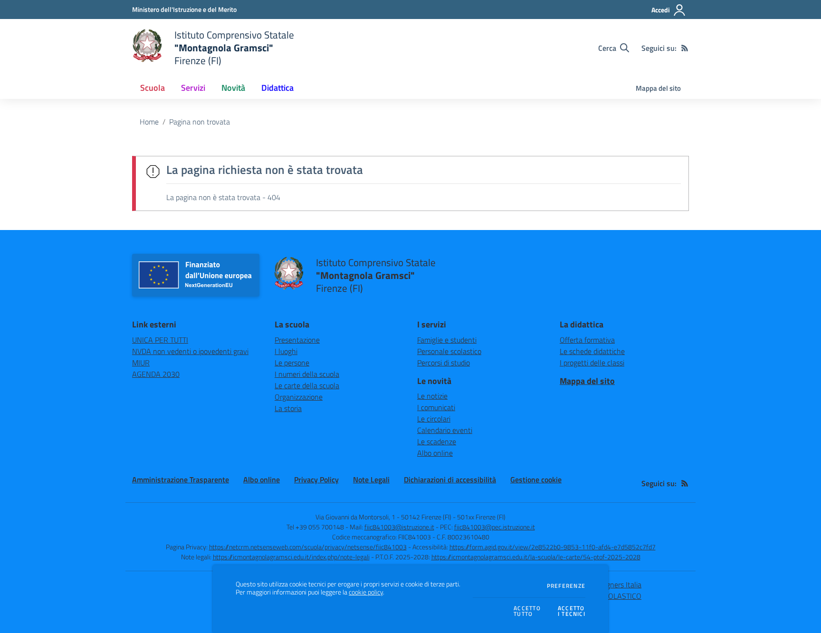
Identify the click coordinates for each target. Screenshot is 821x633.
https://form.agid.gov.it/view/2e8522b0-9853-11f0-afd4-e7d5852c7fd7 (552, 547)
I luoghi (286, 351)
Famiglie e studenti (447, 339)
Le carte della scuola (307, 385)
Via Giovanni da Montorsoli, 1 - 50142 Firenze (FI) (383, 517)
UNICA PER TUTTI (160, 339)
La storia (288, 408)
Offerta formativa (587, 339)
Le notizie (432, 396)
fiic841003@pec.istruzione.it (494, 527)
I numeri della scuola (307, 374)
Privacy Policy (316, 479)
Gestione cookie (536, 479)
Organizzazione (299, 397)
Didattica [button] (277, 87)
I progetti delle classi (592, 362)
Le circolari (433, 418)
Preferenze (566, 586)
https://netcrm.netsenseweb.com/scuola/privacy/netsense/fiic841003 (308, 547)
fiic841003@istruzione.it (399, 527)
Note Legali (371, 479)
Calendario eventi (444, 430)
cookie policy (366, 592)
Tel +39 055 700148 (315, 527)
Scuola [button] (152, 87)
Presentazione (297, 339)
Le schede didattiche (592, 351)
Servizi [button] (193, 87)
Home (149, 121)
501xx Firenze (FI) (481, 517)
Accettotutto (527, 611)
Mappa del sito (658, 88)
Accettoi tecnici (571, 611)
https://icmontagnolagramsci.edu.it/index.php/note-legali (291, 557)
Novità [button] (233, 87)
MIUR (141, 362)
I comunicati (436, 407)
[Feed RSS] (684, 48)
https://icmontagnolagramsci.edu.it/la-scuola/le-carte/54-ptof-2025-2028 (535, 557)
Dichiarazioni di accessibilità (450, 479)
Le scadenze (436, 441)
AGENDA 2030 (156, 374)
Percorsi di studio (443, 362)
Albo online (435, 453)
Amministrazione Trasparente (180, 479)
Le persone (292, 362)
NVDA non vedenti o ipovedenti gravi (190, 351)
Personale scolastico (449, 351)
